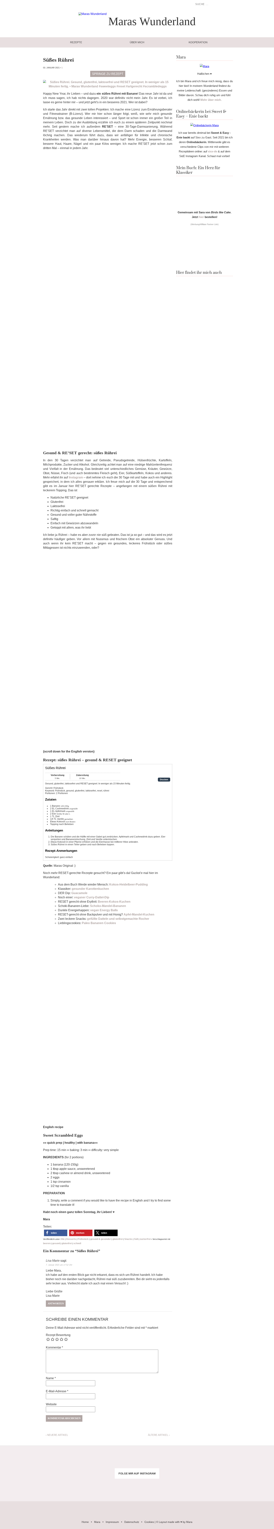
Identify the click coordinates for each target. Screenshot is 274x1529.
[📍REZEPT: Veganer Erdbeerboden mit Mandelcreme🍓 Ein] (23, 1486)
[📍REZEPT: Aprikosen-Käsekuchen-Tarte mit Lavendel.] (68, 1460)
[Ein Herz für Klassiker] (204, 206)
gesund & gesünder (100, 1239)
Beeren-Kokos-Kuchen (114, 901)
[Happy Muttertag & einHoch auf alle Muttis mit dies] (251, 1486)
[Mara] (204, 66)
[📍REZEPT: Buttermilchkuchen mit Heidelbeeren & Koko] (205, 1460)
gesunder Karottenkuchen (90, 888)
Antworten (56, 1303)
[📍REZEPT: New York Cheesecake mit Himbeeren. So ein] (114, 1460)
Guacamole (79, 893)
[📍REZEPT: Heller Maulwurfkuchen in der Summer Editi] (251, 1460)
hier (201, 217)
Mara (97, 1521)
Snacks (128, 1239)
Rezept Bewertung (58, 1335)
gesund (56, 1243)
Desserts (71, 1239)
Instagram (76, 477)
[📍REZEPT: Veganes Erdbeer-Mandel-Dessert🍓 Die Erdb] (205, 1486)
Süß (136, 1239)
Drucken (164, 779)
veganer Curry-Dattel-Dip (91, 897)
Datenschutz (131, 1521)
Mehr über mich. (211, 99)
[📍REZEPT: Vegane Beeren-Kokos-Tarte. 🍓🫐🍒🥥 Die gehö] (160, 1460)
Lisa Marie (53, 1260)
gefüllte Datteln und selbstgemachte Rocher (118, 918)
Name (51, 1378)
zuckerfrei (145, 1239)
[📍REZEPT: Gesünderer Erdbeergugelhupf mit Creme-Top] (68, 1486)
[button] (55, 1233)
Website (51, 1404)
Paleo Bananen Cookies (99, 923)
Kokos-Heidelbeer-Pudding (128, 884)
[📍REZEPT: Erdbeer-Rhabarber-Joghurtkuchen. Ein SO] (160, 1486)
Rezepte (76, 42)
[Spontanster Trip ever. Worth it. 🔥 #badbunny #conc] (23, 1460)
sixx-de (212, 151)
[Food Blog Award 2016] (204, 262)
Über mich (137, 42)
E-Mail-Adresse (57, 1391)
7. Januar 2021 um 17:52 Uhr (59, 1265)
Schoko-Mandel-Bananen (108, 905)
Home (85, 1521)
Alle (62, 1239)
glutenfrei (118, 1239)
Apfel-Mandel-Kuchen (139, 914)
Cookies (149, 1521)
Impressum (112, 1521)
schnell (77, 1243)
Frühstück (83, 1239)
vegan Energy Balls (104, 910)
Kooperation (198, 42)
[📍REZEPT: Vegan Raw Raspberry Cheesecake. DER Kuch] (114, 1486)
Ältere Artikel (159, 1435)
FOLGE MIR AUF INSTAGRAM (137, 1473)
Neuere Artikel (57, 1435)
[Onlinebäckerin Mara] (204, 125)
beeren (47, 1243)
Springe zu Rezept (107, 73)
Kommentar (54, 1347)
